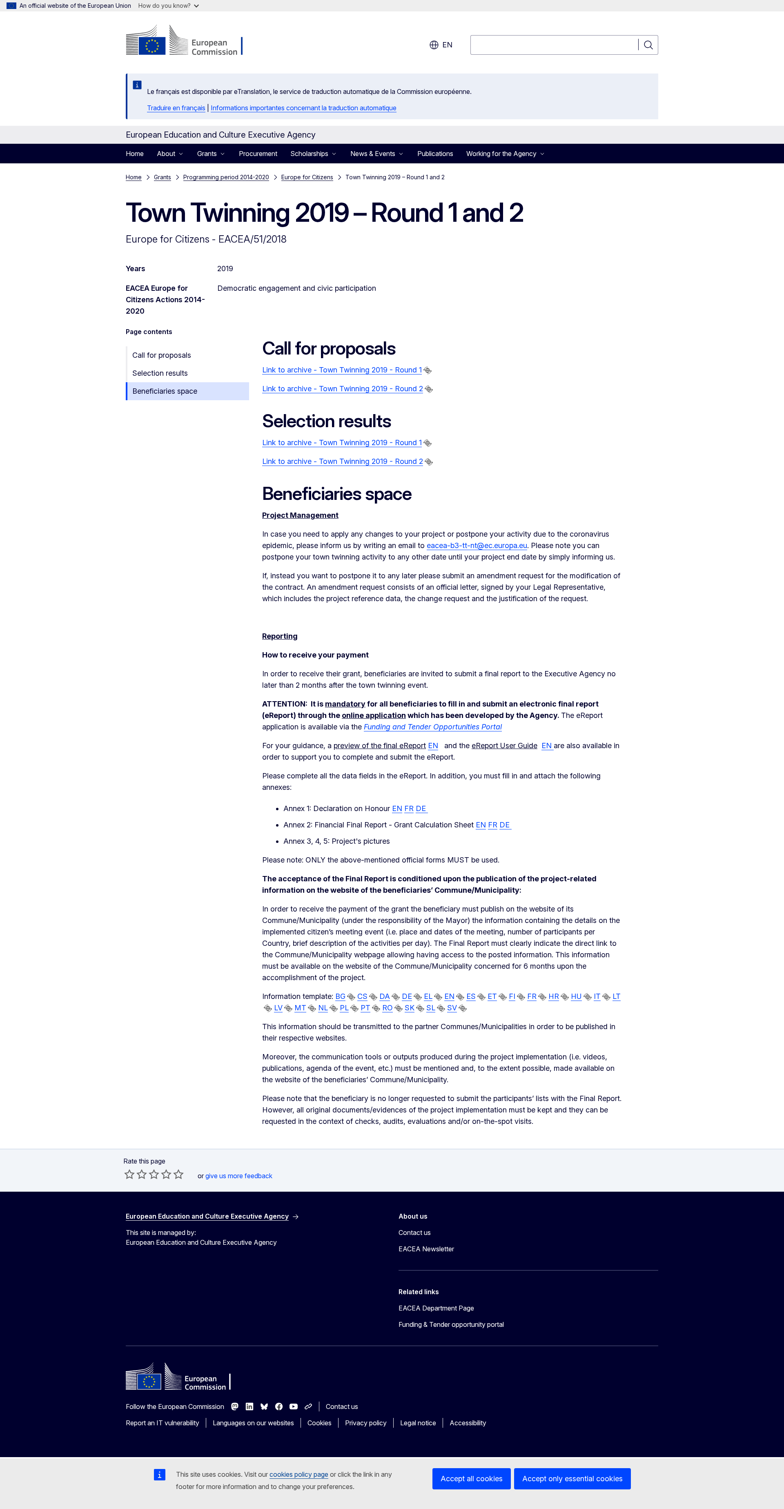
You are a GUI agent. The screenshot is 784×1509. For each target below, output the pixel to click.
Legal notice (418, 1423)
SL (430, 1007)
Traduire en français (176, 108)
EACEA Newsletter (426, 1249)
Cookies (319, 1423)
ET (492, 996)
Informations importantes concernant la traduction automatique (303, 108)
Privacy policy (366, 1423)
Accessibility (468, 1423)
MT (300, 1007)
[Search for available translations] (427, 370)
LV (278, 1007)
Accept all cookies (472, 1478)
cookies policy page (299, 1474)
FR (409, 808)
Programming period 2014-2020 (226, 177)
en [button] (447, 44)
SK (409, 1007)
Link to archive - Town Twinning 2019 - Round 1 (342, 370)
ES (471, 996)
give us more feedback (238, 1176)
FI (512, 996)
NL (323, 1007)
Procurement (258, 153)
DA (384, 996)
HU (576, 996)
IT (597, 996)
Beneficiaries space (164, 391)
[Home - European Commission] (192, 41)
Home (135, 153)
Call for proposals (161, 355)
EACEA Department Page (436, 1308)
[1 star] (129, 1174)
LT (616, 996)
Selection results (160, 373)
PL (344, 1007)
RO (387, 1007)
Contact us (415, 1232)
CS (362, 996)
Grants (162, 177)
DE (422, 808)
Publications (435, 153)
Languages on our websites (253, 1423)
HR (553, 996)
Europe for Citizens (307, 177)
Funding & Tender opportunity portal (451, 1324)
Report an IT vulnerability (162, 1423)
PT (365, 1007)
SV (452, 1007)
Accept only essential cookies (572, 1478)
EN (433, 745)
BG (340, 996)
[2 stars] (135, 1174)
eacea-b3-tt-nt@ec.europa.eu (477, 545)
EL (428, 996)
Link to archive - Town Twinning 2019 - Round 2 (342, 388)
